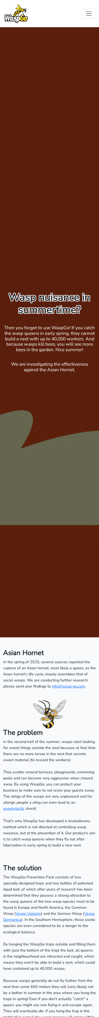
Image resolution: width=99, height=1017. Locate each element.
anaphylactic (14, 808)
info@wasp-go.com (68, 686)
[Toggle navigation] (89, 13)
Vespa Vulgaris (28, 913)
